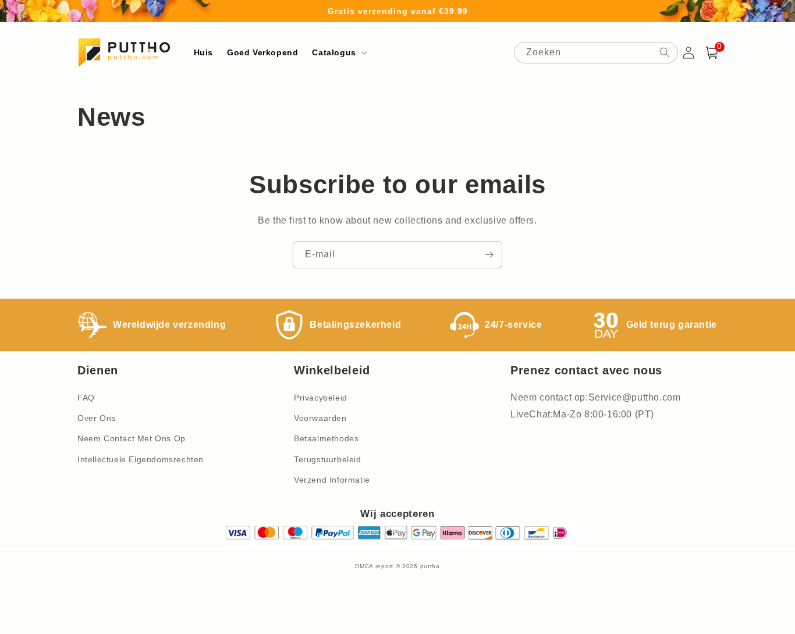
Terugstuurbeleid (327, 459)
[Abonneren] (489, 254)
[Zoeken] (664, 52)
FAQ (86, 397)
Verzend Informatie (332, 479)
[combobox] (595, 52)
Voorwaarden (320, 418)
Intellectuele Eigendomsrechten (140, 459)
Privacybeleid (320, 397)
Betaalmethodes (326, 438)
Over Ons (96, 418)
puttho (430, 566)
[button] (338, 52)
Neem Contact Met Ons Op (131, 438)
